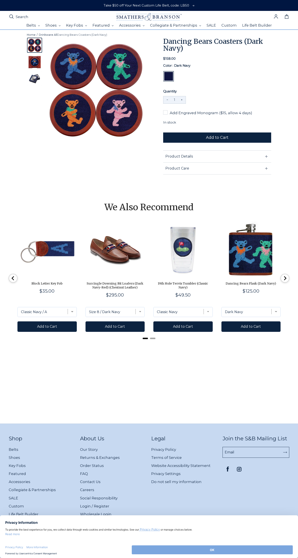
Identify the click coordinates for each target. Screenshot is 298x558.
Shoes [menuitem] (51, 25)
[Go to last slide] (13, 278)
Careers (87, 490)
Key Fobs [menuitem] (75, 25)
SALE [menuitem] (211, 25)
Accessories (19, 482)
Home (31, 34)
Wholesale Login (95, 514)
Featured (17, 474)
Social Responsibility (99, 498)
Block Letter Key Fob (47, 283)
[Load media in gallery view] (34, 45)
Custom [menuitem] (229, 25)
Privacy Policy (163, 449)
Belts (13, 449)
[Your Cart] (286, 16)
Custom (16, 506)
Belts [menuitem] (31, 25)
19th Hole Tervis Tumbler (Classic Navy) (183, 285)
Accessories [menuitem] (130, 25)
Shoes (14, 457)
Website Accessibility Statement (181, 465)
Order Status (92, 465)
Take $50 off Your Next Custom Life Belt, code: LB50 (146, 5)
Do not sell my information (176, 482)
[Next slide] (285, 278)
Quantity (170, 91)
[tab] (145, 338)
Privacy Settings (166, 474)
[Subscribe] (285, 452)
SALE (13, 498)
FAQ (84, 474)
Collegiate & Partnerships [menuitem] (174, 25)
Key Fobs (17, 465)
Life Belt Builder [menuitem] (257, 25)
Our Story (89, 449)
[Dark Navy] (168, 76)
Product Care (177, 168)
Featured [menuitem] (101, 25)
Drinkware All (48, 34)
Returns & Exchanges (100, 457)
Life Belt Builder (23, 514)
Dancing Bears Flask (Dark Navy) (251, 283)
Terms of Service (166, 457)
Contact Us (90, 482)
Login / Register (94, 506)
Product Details (179, 156)
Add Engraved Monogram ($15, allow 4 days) (211, 113)
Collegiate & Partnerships (32, 490)
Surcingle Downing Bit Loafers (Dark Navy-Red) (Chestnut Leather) (115, 285)
